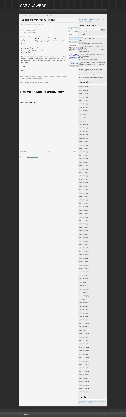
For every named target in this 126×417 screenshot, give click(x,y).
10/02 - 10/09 (82, 316)
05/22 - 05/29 (82, 381)
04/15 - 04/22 (82, 220)
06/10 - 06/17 (82, 193)
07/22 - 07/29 (82, 172)
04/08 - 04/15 (82, 224)
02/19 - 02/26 (82, 248)
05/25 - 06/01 (82, 100)
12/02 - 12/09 (82, 107)
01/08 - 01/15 (82, 268)
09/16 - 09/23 (82, 145)
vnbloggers (26, 414)
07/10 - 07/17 (82, 357)
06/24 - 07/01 (82, 186)
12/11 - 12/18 (82, 282)
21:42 (43, 24)
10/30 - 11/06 (82, 302)
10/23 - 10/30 (82, 306)
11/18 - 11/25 (82, 114)
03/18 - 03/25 (82, 234)
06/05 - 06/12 (82, 374)
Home (23, 12)
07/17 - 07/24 (82, 354)
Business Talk (44, 15)
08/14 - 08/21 (82, 340)
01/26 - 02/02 (82, 86)
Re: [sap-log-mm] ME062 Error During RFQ (92, 46)
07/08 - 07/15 (82, 179)
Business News (34, 15)
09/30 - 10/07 (82, 138)
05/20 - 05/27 (82, 203)
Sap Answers (33, 5)
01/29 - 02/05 (82, 258)
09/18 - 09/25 (82, 323)
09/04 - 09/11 (82, 330)
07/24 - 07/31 (82, 350)
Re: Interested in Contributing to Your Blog (92, 77)
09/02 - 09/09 (82, 152)
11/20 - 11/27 (82, 292)
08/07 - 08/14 (82, 344)
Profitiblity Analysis (83, 402)
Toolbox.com (23, 82)
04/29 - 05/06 (82, 213)
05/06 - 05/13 (82, 210)
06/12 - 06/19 (82, 371)
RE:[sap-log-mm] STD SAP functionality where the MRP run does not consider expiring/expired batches (92, 64)
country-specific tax (92, 401)
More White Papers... (73, 41)
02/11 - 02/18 (82, 90)
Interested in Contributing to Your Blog (90, 74)
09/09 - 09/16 (82, 148)
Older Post (73, 151)
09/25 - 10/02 (82, 320)
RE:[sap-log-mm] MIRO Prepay (37, 19)
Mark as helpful (75, 28)
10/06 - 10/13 (82, 104)
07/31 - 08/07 (82, 347)
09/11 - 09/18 (82, 326)
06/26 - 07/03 (82, 364)
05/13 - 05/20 (82, 206)
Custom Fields (102, 401)
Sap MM (90, 402)
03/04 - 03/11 (82, 241)
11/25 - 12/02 (82, 110)
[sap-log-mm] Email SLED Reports (90, 59)
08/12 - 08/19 (82, 162)
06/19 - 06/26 (82, 368)
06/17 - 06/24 (82, 189)
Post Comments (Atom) (32, 157)
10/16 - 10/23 (82, 309)
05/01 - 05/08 (82, 392)
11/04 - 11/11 (82, 121)
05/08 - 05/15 (82, 388)
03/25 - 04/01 (82, 230)
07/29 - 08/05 (82, 169)
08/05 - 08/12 (82, 165)
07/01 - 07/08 (82, 182)
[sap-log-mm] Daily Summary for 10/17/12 (91, 43)
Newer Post (23, 151)
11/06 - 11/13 (82, 299)
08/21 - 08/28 (82, 337)
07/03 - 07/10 (82, 361)
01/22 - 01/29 (82, 261)
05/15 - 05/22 (82, 385)
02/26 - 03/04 (82, 244)
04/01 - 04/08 (82, 227)
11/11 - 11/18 (82, 117)
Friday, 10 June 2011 (36, 24)
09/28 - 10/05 (82, 97)
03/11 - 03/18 (82, 237)
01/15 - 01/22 (82, 265)
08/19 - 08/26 (82, 158)
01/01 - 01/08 (82, 272)
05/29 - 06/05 (82, 378)
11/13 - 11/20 (82, 296)
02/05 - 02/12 (82, 254)
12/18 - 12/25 (82, 278)
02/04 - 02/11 (82, 93)
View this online (75, 31)
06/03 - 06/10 (82, 196)
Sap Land (52, 15)
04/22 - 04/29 (82, 217)
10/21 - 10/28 (82, 128)
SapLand (105, 414)
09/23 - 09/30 (82, 141)
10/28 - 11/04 (82, 124)
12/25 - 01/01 (82, 275)
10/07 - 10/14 (82, 134)
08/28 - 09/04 (82, 333)
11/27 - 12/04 (82, 289)
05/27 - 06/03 (82, 200)
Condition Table (83, 401)
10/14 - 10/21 (82, 131)
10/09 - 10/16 (82, 313)
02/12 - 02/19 (82, 251)
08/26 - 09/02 (82, 155)
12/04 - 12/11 (82, 285)
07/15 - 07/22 (82, 176)
